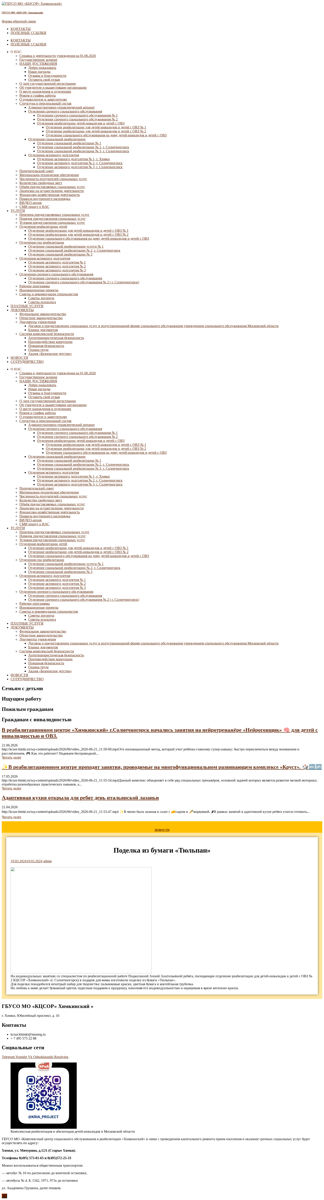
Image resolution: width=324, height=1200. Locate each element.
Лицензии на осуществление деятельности (51, 191)
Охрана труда (38, 350)
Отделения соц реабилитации (41, 242)
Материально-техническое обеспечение (49, 175)
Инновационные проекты (38, 290)
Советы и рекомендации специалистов (48, 294)
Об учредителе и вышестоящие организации (53, 87)
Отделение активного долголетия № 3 (57, 270)
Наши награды (39, 71)
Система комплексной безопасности (46, 334)
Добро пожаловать (42, 68)
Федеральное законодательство (42, 314)
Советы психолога (42, 302)
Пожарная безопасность (46, 346)
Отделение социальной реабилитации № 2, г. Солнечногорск (83, 147)
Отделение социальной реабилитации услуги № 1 (66, 246)
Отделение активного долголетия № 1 (57, 262)
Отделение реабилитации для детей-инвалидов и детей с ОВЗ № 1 (96, 127)
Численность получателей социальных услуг (53, 179)
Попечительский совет (36, 171)
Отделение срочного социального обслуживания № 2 (77, 119)
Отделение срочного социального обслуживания (65, 278)
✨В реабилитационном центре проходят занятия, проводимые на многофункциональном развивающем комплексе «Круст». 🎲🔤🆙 (162, 767)
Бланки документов (43, 330)
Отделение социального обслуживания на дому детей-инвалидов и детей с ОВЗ (106, 135)
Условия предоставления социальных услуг (52, 222)
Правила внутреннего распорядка (44, 199)
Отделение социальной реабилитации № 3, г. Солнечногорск (83, 151)
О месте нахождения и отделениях (45, 91)
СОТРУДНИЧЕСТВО (27, 362)
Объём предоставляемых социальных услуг (52, 187)
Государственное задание (38, 60)
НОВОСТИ (19, 358)
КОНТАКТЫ (21, 29)
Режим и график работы (37, 95)
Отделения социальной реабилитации (57, 139)
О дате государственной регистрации (47, 83)
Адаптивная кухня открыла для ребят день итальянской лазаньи (80, 798)
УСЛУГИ (18, 211)
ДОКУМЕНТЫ (22, 310)
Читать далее (11, 757)
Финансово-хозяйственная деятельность (49, 195)
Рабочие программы (34, 286)
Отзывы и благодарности (47, 75)
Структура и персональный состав (45, 103)
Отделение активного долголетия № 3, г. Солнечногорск (80, 167)
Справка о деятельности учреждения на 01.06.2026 (57, 56)
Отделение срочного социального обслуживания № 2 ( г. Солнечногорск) (83, 282)
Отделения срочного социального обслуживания (65, 111)
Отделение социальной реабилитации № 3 (60, 254)
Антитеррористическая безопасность (56, 338)
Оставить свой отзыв (44, 79)
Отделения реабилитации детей (43, 226)
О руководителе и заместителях (43, 99)
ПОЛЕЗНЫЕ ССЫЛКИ (28, 33)
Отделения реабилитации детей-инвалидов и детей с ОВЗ (81, 123)
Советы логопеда (41, 298)
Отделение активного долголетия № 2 (57, 266)
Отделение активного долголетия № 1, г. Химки (73, 159)
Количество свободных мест (40, 183)
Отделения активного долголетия (53, 155)
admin (47, 861)
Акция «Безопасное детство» (50, 354)
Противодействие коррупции (50, 342)
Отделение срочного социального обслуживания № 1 (77, 115)
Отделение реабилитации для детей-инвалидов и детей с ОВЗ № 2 (96, 131)
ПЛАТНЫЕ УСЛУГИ (27, 306)
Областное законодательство (41, 318)
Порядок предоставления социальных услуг (52, 218)
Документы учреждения (37, 322)
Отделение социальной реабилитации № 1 (69, 143)
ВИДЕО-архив (30, 203)
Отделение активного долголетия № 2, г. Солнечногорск (80, 163)
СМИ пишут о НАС (34, 207)
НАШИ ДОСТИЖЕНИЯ (38, 64)
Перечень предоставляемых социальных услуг (54, 215)
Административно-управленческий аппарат (61, 107)
